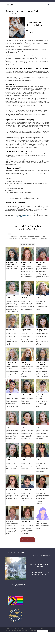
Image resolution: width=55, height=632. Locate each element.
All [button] (9, 233)
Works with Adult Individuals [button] (18, 240)
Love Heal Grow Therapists (14, 14)
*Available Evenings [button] (42, 233)
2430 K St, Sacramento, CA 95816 (24, 1)
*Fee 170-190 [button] (20, 233)
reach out (25, 215)
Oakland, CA (42, 572)
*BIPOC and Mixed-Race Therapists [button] (34, 236)
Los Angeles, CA (37, 574)
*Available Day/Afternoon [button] (12, 238)
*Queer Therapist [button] (22, 236)
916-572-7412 (35, 1)
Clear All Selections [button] (27, 245)
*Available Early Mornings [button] (37, 240)
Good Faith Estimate (18, 630)
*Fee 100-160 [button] (14, 233)
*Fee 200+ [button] (26, 233)
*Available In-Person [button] (14, 236)
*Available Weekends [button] (33, 233)
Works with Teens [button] (35, 238)
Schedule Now (27, 540)
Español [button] (43, 236)
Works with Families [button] (43, 238)
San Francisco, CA (34, 572)
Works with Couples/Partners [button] (24, 238)
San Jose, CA (45, 574)
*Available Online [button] (28, 240)
